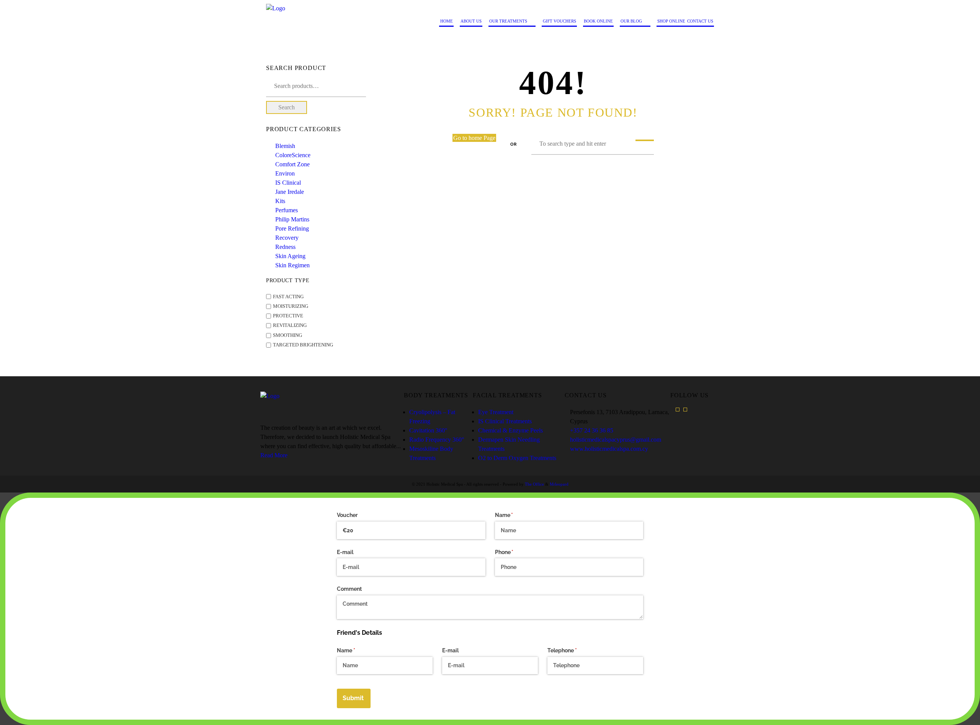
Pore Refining (292, 228)
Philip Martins (292, 219)
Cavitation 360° (428, 430)
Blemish (285, 146)
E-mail (345, 552)
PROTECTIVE (288, 316)
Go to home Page (474, 138)
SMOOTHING (287, 335)
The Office (534, 484)
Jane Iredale (289, 192)
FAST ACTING (288, 296)
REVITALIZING (290, 325)
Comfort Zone (292, 164)
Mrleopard (559, 484)
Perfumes (286, 210)
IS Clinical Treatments (505, 421)
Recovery (287, 237)
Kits (280, 201)
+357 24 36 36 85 (591, 430)
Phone (515, 552)
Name (515, 515)
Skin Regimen (292, 265)
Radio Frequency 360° (436, 439)
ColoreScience (292, 155)
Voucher (347, 515)
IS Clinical (288, 182)
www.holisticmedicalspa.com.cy (609, 448)
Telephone (573, 650)
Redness (285, 247)
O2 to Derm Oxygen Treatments (517, 458)
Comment (349, 589)
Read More (273, 455)
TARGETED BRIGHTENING (303, 345)
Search (286, 107)
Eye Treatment (495, 412)
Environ (285, 173)
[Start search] (644, 140)
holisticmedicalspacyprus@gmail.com (615, 439)
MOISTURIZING (290, 306)
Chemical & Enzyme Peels (510, 430)
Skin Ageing (290, 256)
